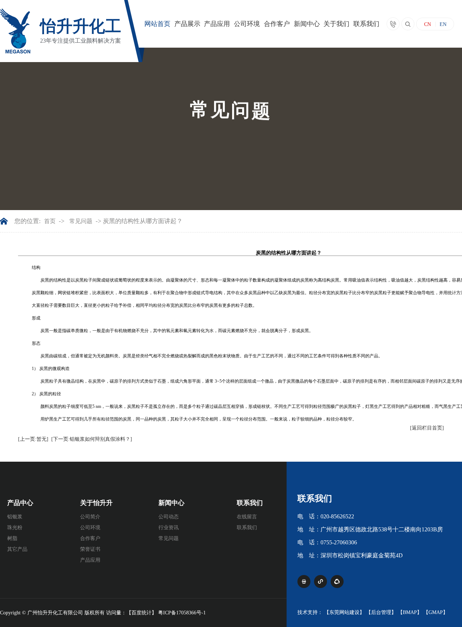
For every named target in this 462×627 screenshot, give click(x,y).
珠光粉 (14, 527)
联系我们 (366, 24)
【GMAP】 (435, 612)
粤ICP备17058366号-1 (182, 612)
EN (443, 24)
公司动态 (168, 516)
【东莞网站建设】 (344, 612)
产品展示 (187, 24)
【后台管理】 (381, 612)
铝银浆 (14, 516)
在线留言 (247, 516)
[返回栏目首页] (427, 428)
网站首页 (157, 24)
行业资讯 (168, 527)
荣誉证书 (90, 549)
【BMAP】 (410, 612)
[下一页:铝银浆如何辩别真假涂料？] (91, 439)
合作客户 (277, 24)
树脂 (12, 538)
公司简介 (90, 516)
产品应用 (217, 24)
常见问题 (80, 221)
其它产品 (17, 549)
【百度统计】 (141, 612)
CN (427, 24)
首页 (50, 221)
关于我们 (336, 24)
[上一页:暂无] (33, 439)
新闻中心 (307, 24)
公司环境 (247, 24)
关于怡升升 (96, 502)
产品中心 (20, 502)
